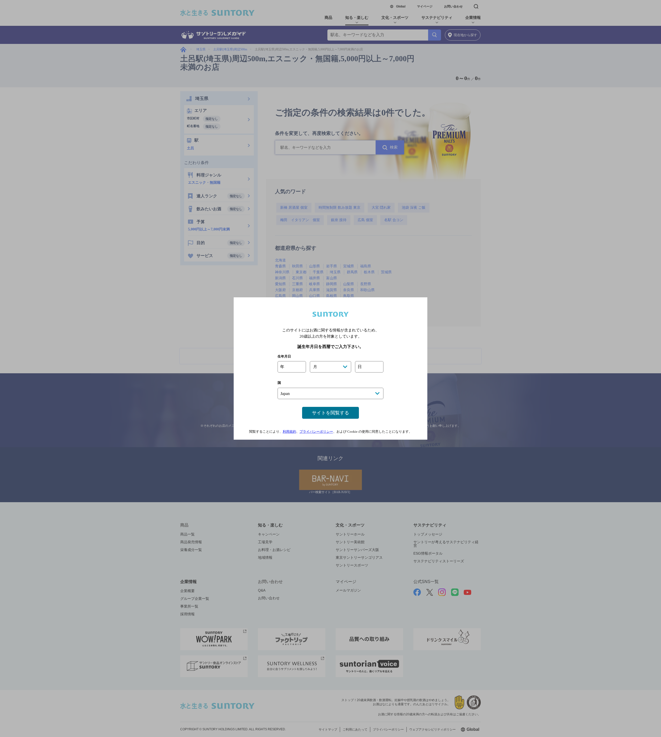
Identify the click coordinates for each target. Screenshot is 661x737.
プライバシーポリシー (316, 431)
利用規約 (289, 431)
